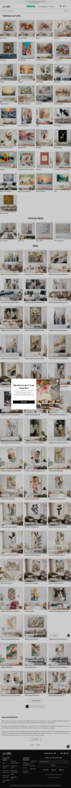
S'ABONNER (24, 402)
